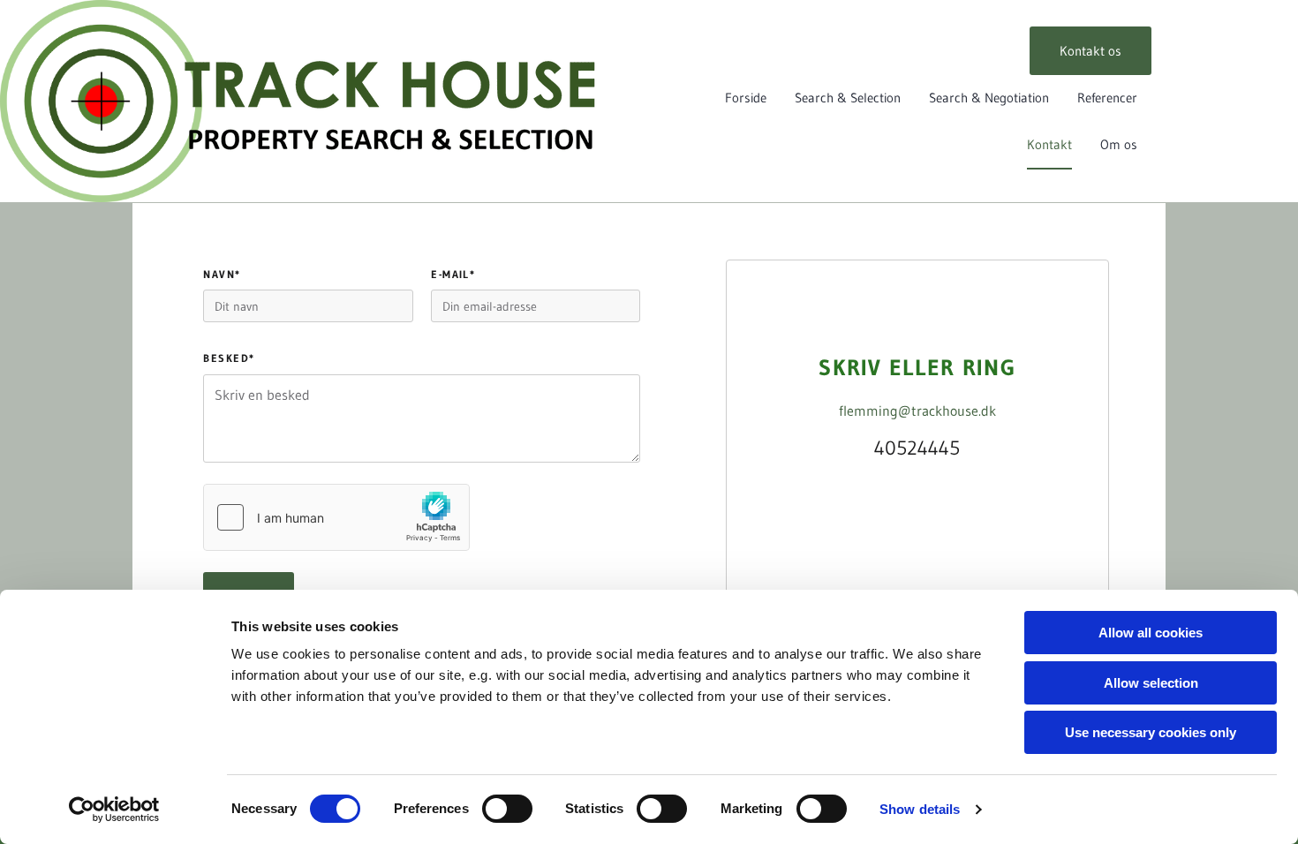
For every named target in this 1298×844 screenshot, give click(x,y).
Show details (919, 809)
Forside (745, 97)
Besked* (228, 358)
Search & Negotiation (989, 97)
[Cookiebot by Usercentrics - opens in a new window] (114, 809)
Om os (1118, 144)
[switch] (507, 809)
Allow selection (1151, 682)
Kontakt (1049, 144)
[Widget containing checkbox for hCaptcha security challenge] (336, 517)
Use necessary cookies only (1150, 732)
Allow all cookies (1150, 632)
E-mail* (453, 274)
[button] (1090, 50)
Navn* (221, 274)
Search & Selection (848, 97)
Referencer (1107, 97)
